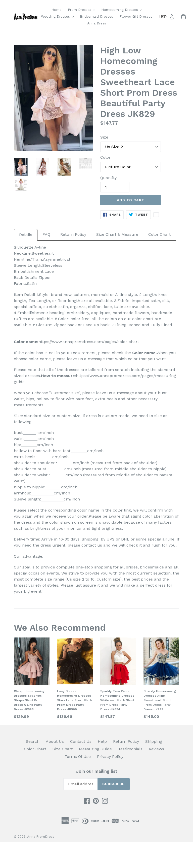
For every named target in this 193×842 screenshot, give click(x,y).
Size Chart (63, 749)
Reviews (156, 749)
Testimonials (130, 749)
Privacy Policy (110, 756)
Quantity (108, 177)
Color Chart (159, 234)
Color (105, 157)
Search (32, 741)
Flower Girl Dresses (135, 16)
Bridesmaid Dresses (96, 16)
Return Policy (73, 234)
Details (25, 234)
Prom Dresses (83, 9)
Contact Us (80, 741)
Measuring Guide (95, 749)
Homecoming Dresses (122, 9)
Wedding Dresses (58, 16)
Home (57, 10)
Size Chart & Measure (117, 234)
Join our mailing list (96, 771)
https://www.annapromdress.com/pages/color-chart (88, 341)
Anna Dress (96, 23)
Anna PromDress (40, 836)
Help (102, 741)
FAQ (46, 234)
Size (104, 137)
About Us (55, 741)
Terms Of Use (78, 756)
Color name (144, 352)
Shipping (153, 741)
